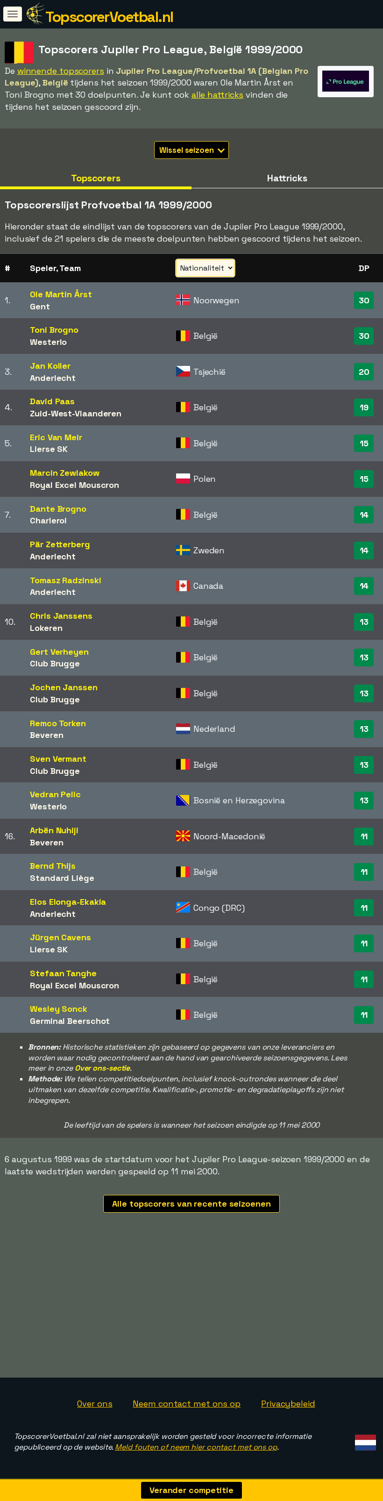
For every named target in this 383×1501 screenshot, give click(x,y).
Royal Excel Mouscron (74, 484)
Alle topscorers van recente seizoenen (191, 1203)
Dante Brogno (58, 508)
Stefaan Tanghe (63, 973)
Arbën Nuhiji (54, 830)
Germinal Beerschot (70, 1020)
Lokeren (46, 627)
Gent (40, 306)
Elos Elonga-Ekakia (68, 901)
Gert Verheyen (59, 651)
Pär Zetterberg (60, 544)
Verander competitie (191, 1490)
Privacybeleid (288, 1403)
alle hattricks (218, 94)
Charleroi (48, 520)
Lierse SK (49, 448)
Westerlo (48, 341)
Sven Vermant (58, 758)
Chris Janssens (61, 615)
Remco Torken (58, 723)
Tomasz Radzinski (65, 580)
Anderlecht (53, 377)
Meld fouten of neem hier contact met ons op (196, 1447)
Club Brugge (55, 663)
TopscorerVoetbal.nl (109, 16)
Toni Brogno (54, 329)
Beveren (46, 734)
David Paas (52, 401)
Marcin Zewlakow (64, 472)
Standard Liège (62, 877)
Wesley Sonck (58, 1008)
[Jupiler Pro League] (345, 88)
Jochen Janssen (64, 687)
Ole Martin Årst (61, 294)
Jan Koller (50, 365)
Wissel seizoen (187, 150)
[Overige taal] (364, 1440)
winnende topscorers (60, 70)
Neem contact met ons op (187, 1403)
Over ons (94, 1403)
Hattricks (287, 178)
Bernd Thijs (53, 865)
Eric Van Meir (56, 437)
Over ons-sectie (102, 1068)
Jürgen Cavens (60, 937)
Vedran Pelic (55, 794)
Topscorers (96, 178)
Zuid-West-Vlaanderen (75, 413)
